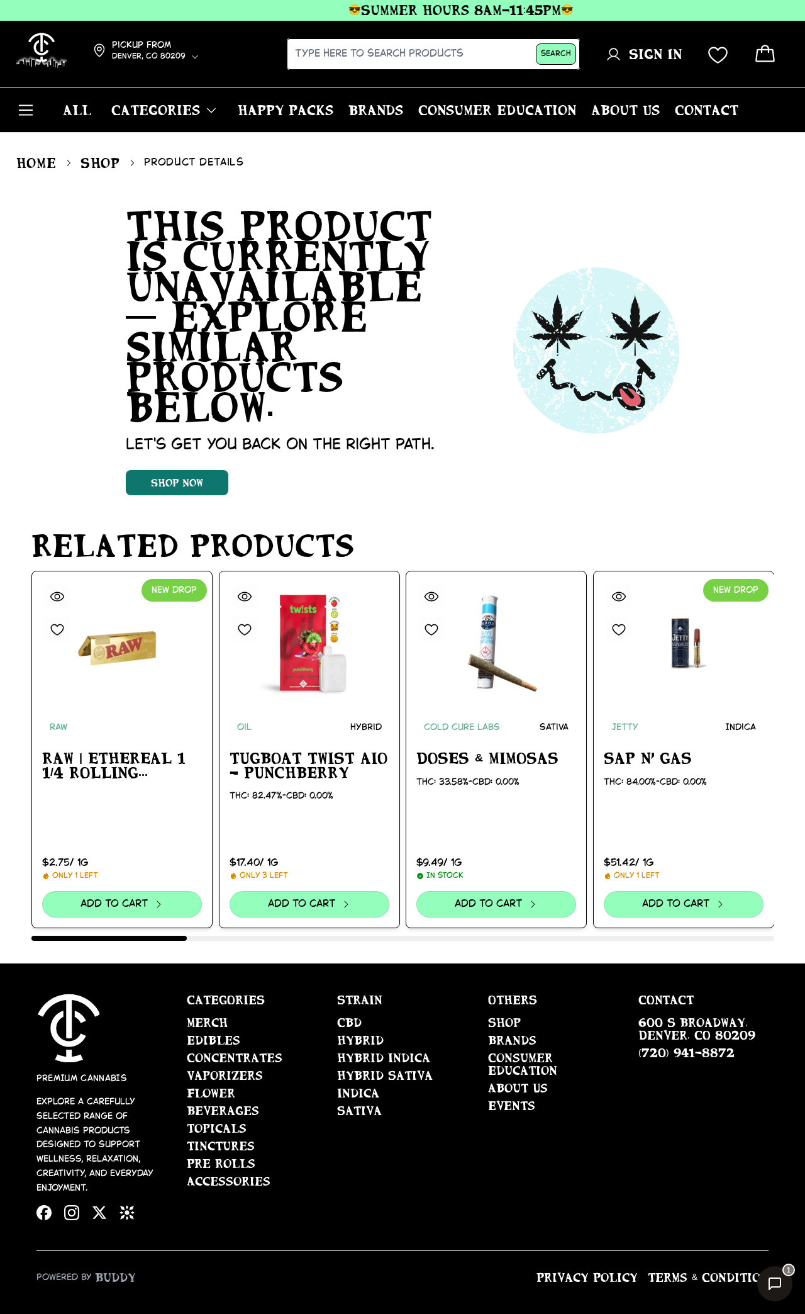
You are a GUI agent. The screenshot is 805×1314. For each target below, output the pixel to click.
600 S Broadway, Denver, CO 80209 (696, 1029)
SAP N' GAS (648, 758)
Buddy (115, 1277)
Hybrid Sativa (385, 1075)
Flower (211, 1093)
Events (511, 1105)
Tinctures (221, 1146)
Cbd (349, 1022)
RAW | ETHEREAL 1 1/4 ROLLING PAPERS (114, 766)
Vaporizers (225, 1075)
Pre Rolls (221, 1163)
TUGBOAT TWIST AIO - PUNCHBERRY (308, 765)
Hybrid (360, 1040)
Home (36, 163)
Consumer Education (522, 1064)
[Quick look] (57, 596)
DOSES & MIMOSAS (487, 758)
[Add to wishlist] (57, 629)
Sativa (359, 1110)
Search (556, 54)
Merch (207, 1022)
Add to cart (114, 904)
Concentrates (234, 1057)
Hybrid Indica (383, 1057)
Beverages (223, 1110)
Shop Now (177, 482)
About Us (518, 1088)
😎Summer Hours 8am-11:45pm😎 (446, 10)
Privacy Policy (587, 1277)
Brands (512, 1040)
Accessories (228, 1181)
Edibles (213, 1040)
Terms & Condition (708, 1277)
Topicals (217, 1128)
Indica (358, 1093)
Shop (100, 163)
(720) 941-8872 (686, 1052)
